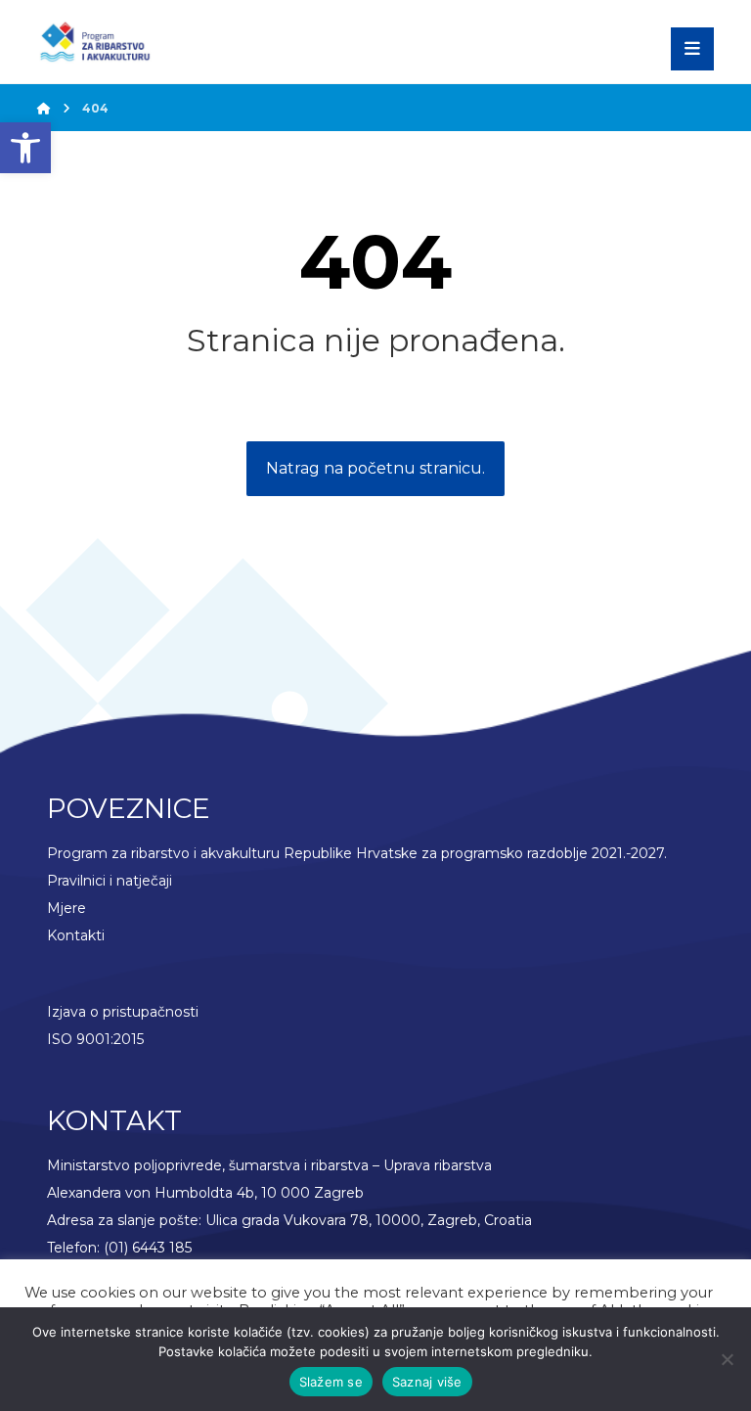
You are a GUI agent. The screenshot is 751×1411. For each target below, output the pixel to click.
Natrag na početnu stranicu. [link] (375, 468)
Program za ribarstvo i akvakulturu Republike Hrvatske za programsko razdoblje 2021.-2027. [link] (357, 853)
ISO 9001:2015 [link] (95, 1039)
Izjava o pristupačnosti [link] (123, 1012)
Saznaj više (427, 1381)
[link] (25, 147)
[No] (726, 1359)
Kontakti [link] (76, 935)
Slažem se (331, 1381)
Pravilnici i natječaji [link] (109, 880)
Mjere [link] (66, 908)
